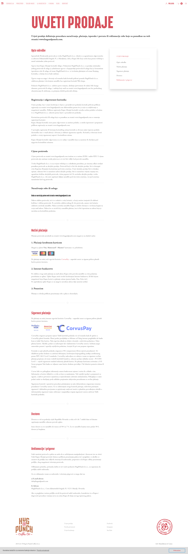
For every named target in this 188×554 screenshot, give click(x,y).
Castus (170, 544)
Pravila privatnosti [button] (43, 550)
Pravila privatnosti (69, 527)
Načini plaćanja (122, 67)
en (186, 3)
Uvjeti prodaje (68, 524)
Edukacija (10, 3)
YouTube (109, 530)
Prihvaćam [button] (177, 550)
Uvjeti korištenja (69, 530)
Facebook (110, 524)
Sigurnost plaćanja (123, 71)
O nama (51, 3)
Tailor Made (30, 3)
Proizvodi (19, 3)
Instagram (110, 527)
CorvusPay (65, 259)
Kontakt (65, 3)
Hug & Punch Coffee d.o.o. (31, 544)
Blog (58, 3)
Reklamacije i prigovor (124, 80)
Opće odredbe (121, 62)
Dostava (119, 75)
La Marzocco (41, 3)
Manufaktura (162, 544)
